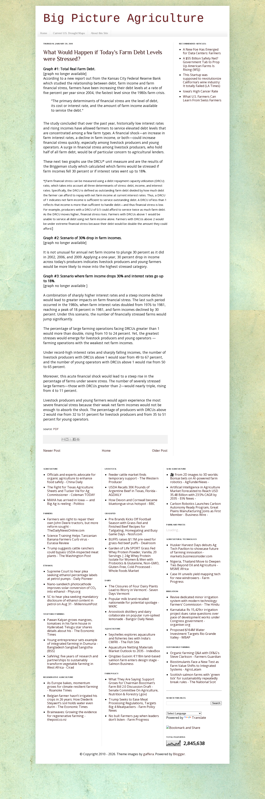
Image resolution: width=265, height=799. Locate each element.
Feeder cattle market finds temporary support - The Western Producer (133, 478)
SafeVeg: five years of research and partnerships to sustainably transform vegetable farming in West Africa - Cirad (72, 662)
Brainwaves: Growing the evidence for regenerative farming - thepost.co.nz (72, 715)
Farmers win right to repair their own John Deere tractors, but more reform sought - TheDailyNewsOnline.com (72, 525)
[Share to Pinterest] (78, 439)
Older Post (159, 450)
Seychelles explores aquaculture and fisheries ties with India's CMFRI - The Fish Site (132, 638)
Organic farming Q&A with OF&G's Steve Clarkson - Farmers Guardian (195, 655)
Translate (199, 717)
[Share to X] (71, 439)
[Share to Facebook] (74, 439)
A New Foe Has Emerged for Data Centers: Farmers (202, 51)
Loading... (173, 530)
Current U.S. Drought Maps (69, 33)
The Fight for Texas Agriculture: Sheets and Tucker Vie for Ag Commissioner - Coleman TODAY (71, 491)
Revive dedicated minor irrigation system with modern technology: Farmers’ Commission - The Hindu (194, 601)
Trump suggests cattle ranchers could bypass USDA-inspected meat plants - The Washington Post (72, 552)
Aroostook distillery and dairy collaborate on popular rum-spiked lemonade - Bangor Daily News (134, 615)
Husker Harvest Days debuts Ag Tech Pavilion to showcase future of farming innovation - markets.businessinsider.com (194, 550)
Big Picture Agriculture (123, 18)
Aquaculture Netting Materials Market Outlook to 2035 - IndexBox (134, 649)
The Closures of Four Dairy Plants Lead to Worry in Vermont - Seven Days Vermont (133, 590)
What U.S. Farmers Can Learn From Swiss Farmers (202, 98)
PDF (56, 429)
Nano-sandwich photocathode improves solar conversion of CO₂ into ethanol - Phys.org (71, 588)
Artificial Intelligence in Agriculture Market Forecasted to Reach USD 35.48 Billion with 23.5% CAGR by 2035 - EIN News (195, 493)
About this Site (99, 33)
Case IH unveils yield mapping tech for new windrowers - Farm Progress (195, 578)
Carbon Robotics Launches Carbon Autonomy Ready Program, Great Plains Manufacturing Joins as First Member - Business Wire (195, 509)
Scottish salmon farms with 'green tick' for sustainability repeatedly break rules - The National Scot (195, 678)
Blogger (179, 754)
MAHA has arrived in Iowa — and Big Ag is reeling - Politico (71, 502)
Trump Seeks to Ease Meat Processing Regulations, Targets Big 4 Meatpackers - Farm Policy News (132, 705)
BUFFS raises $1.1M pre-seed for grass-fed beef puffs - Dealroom (132, 541)
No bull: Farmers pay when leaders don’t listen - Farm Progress (134, 718)
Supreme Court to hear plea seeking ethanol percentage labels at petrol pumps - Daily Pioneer (72, 575)
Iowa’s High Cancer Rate (200, 91)
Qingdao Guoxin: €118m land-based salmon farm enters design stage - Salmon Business (134, 660)
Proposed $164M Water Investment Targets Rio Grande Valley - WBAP (193, 633)
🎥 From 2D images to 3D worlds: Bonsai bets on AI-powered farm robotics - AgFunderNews (194, 478)
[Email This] (63, 439)
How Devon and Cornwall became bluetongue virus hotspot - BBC (133, 502)
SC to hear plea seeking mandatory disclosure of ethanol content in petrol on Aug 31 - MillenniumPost (72, 600)
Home (43, 33)
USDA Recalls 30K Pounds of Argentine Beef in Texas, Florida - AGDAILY (133, 491)
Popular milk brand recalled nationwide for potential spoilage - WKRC (134, 602)
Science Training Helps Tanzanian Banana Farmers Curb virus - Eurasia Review (72, 539)
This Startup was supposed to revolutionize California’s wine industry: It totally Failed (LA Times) (202, 80)
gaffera (148, 754)
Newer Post (51, 450)
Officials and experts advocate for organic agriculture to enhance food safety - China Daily (71, 478)
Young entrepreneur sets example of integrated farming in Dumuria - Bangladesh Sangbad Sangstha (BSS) (72, 645)
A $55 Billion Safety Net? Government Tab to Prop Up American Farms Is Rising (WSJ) (201, 64)
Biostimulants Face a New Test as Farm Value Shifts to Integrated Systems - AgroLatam (194, 665)
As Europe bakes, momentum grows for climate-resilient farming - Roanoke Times (72, 686)
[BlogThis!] (67, 439)
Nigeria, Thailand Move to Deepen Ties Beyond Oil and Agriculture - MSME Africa (195, 565)
